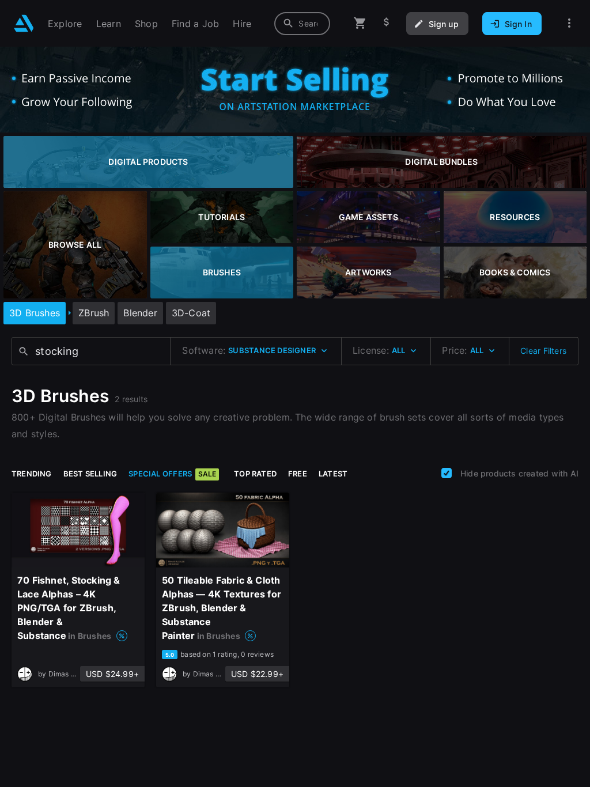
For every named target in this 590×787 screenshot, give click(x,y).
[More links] (569, 23)
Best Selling (90, 473)
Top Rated (255, 473)
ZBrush (93, 313)
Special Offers (172, 473)
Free (297, 473)
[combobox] (302, 23)
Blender (140, 313)
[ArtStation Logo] (24, 23)
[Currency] (386, 23)
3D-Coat (191, 313)
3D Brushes (34, 313)
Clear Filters (543, 350)
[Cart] (360, 23)
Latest (333, 473)
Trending (32, 473)
